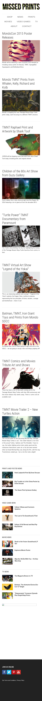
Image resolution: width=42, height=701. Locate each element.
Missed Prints (21, 6)
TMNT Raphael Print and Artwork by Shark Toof (17, 129)
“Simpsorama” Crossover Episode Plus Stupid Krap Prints (26, 594)
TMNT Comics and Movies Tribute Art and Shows (18, 363)
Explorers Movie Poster (22, 550)
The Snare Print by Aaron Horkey (26, 490)
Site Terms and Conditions (9, 680)
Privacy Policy (20, 680)
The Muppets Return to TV (24, 576)
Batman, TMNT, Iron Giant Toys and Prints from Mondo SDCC (20, 317)
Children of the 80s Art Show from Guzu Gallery (20, 173)
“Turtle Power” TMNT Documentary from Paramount (15, 219)
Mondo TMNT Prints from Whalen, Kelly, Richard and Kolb (18, 83)
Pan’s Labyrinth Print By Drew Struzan (27, 473)
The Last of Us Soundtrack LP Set (26, 516)
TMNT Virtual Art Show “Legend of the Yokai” (16, 267)
